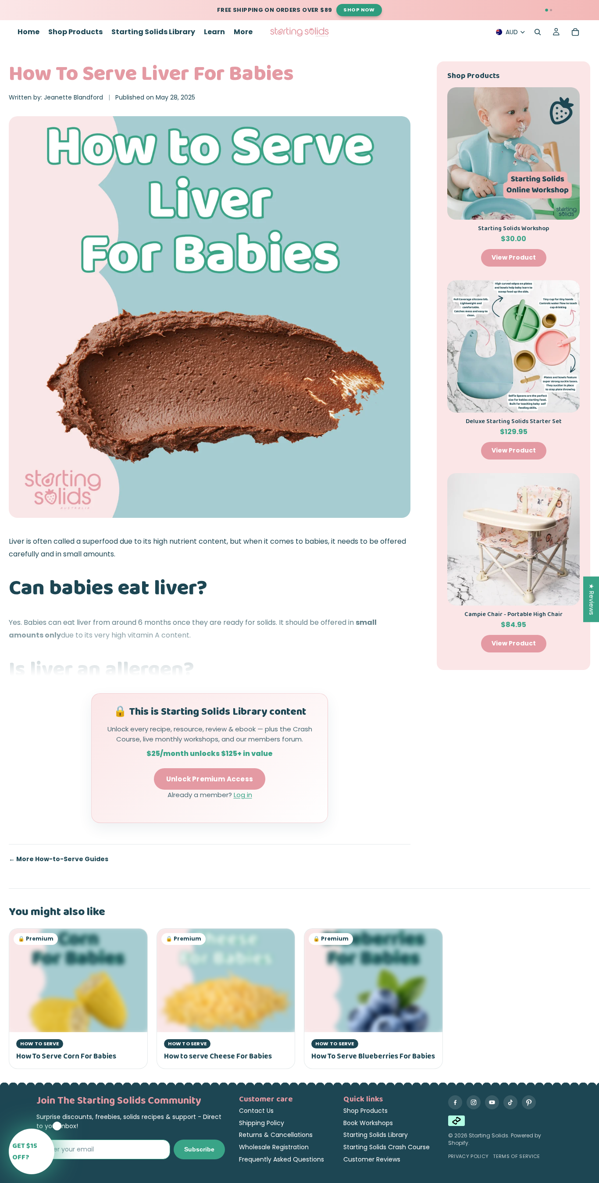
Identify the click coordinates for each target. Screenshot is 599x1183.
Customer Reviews (371, 1159)
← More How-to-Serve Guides (58, 859)
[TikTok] (510, 1102)
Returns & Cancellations (276, 1134)
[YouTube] (492, 1102)
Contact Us (256, 1110)
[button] (31, 1151)
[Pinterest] (529, 1102)
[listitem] (243, 32)
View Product (514, 257)
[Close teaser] (57, 1126)
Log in (243, 794)
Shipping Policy (261, 1123)
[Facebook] (455, 1102)
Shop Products (365, 1110)
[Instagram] (474, 1102)
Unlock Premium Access (209, 779)
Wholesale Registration (274, 1147)
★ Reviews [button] (591, 599)
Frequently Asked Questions (281, 1159)
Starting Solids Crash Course (386, 1147)
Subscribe (199, 1149)
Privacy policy (468, 1156)
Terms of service (516, 1156)
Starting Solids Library (375, 1134)
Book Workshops (368, 1123)
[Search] (537, 32)
